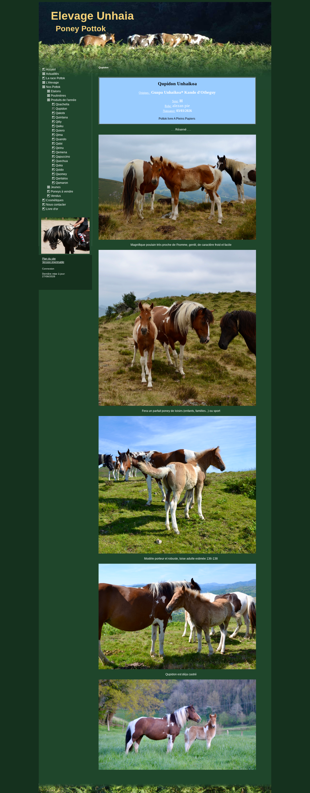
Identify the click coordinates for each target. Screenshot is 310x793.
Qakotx (60, 113)
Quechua (62, 161)
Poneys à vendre (62, 191)
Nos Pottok (53, 87)
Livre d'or (52, 209)
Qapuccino (63, 156)
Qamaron (62, 183)
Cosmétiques (54, 200)
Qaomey (61, 174)
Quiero (60, 130)
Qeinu (60, 148)
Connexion (48, 268)
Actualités (52, 74)
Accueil (51, 69)
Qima (59, 135)
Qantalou (62, 178)
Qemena (61, 152)
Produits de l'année (63, 100)
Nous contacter (56, 204)
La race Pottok (55, 78)
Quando (61, 139)
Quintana (62, 117)
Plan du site (49, 258)
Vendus (56, 196)
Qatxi (59, 143)
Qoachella (62, 104)
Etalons (56, 91)
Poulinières (58, 95)
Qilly (59, 121)
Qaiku (59, 126)
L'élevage (52, 82)
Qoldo (60, 169)
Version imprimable (53, 262)
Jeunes (56, 187)
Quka (59, 165)
